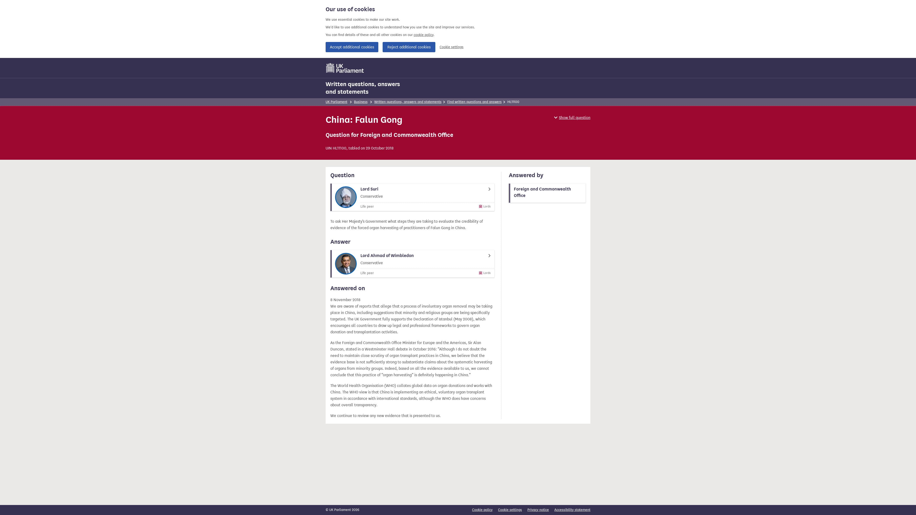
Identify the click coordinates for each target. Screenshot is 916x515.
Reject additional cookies (409, 47)
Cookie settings (451, 47)
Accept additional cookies (352, 47)
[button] (572, 117)
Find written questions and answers (474, 102)
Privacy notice (538, 510)
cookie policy (423, 35)
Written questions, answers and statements (363, 88)
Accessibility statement (572, 510)
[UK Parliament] (345, 68)
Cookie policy (482, 510)
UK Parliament (336, 102)
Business (361, 102)
